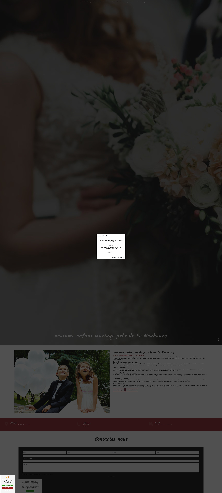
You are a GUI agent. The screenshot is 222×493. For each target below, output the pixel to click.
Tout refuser (7, 487)
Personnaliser (8, 490)
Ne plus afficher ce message (118, 257)
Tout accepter (8, 485)
